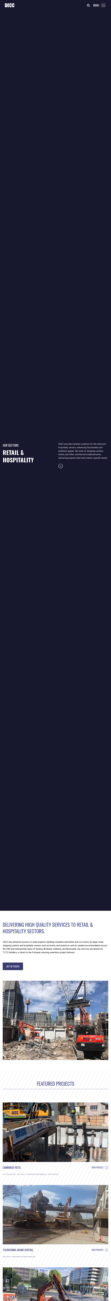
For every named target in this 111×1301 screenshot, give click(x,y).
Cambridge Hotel (12, 1167)
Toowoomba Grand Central (18, 1250)
